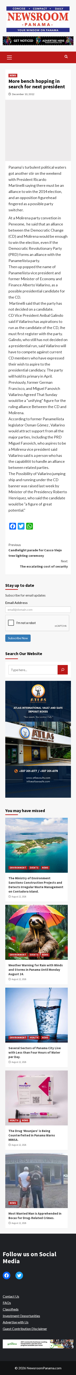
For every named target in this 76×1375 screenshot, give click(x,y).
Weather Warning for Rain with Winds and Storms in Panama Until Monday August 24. (35, 969)
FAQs (7, 1303)
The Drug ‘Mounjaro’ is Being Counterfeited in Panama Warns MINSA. (31, 1135)
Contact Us (11, 1296)
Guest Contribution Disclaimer (25, 1329)
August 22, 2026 (19, 896)
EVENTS (34, 867)
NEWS (13, 75)
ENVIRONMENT (18, 867)
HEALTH (34, 1037)
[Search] (66, 56)
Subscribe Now (18, 638)
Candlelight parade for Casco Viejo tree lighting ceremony (35, 550)
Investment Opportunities (21, 1316)
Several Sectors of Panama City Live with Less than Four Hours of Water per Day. (34, 1052)
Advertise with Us (15, 1322)
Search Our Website (23, 653)
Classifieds (11, 1309)
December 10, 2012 (23, 94)
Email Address (16, 603)
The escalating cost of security (44, 564)
